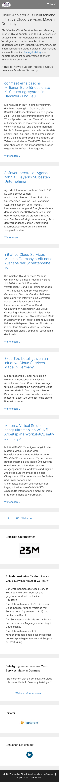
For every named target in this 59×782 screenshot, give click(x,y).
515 (17, 518)
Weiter (26, 518)
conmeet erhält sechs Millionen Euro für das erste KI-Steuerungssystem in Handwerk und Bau (27, 89)
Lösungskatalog (32, 52)
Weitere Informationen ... (29, 693)
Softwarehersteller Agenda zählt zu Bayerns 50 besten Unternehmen (27, 177)
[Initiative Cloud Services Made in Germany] (6, 4)
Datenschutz (36, 777)
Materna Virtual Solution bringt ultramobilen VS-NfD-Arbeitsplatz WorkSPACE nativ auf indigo (29, 432)
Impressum (22, 777)
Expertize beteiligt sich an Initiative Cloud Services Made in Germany (26, 362)
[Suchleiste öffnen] (39, 4)
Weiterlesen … (12, 155)
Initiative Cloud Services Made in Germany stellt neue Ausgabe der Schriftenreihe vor (28, 260)
